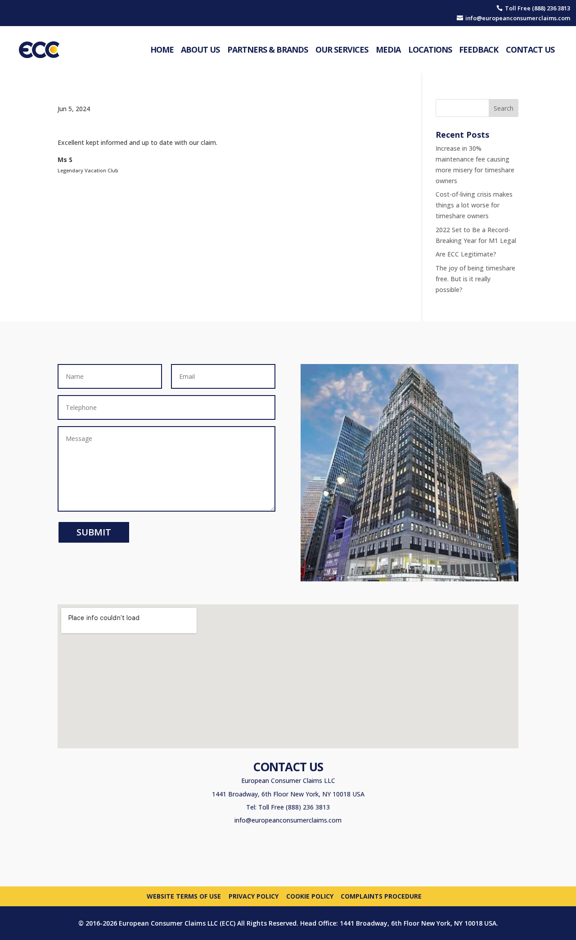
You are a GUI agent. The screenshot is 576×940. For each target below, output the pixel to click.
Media (388, 49)
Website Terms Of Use (184, 896)
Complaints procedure (381, 896)
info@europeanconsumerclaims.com (288, 820)
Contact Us (530, 49)
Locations (430, 49)
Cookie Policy (309, 896)
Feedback (478, 49)
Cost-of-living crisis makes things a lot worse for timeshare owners (474, 205)
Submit (93, 532)
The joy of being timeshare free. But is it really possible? (475, 279)
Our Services (341, 49)
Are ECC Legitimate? (466, 254)
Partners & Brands (267, 49)
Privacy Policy (254, 896)
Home (162, 49)
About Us (200, 49)
